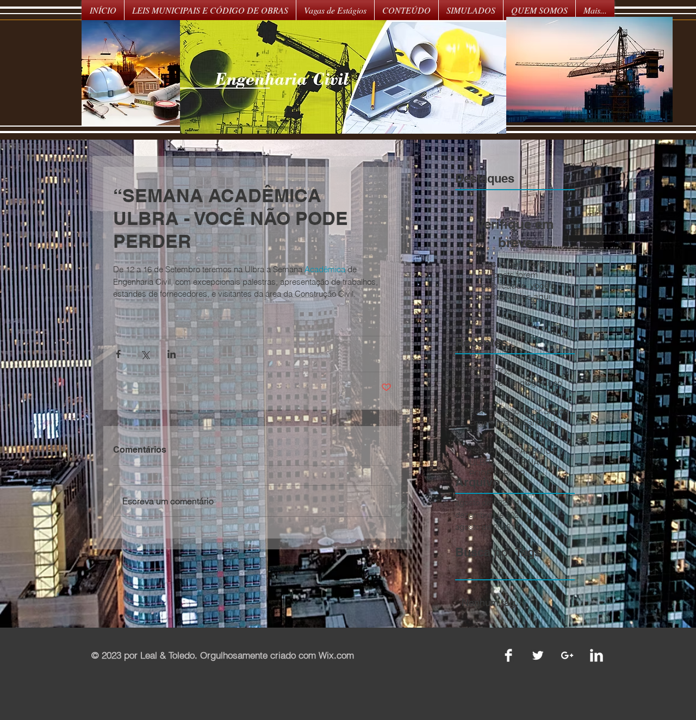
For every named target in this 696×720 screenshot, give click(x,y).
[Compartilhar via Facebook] (118, 354)
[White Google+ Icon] (567, 655)
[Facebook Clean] (508, 655)
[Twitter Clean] (537, 655)
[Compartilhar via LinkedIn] (171, 354)
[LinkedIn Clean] (596, 655)
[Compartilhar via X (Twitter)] (145, 354)
